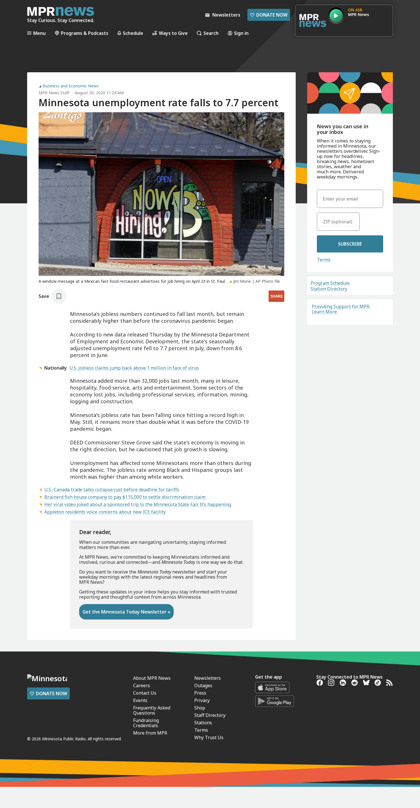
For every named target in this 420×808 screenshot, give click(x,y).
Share (276, 296)
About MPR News (152, 678)
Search (211, 33)
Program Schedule (330, 283)
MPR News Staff (54, 92)
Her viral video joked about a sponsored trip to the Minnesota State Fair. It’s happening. (138, 504)
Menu (39, 33)
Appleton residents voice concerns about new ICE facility (105, 512)
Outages (203, 685)
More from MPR (150, 733)
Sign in (241, 33)
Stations (203, 722)
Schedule (133, 33)
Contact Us (144, 693)
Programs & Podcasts (84, 33)
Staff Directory (209, 715)
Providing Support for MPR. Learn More (341, 309)
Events (140, 700)
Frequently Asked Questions (151, 710)
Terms (324, 259)
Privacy (202, 700)
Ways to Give (173, 33)
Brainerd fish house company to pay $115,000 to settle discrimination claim (124, 497)
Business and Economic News (71, 86)
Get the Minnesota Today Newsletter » (126, 612)
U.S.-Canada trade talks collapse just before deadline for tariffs (111, 489)
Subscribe (350, 244)
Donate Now (268, 14)
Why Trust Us (208, 737)
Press (200, 693)
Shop (199, 708)
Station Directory (329, 288)
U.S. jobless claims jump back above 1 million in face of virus (134, 368)
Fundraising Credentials (146, 723)
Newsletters (207, 678)
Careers (141, 685)
